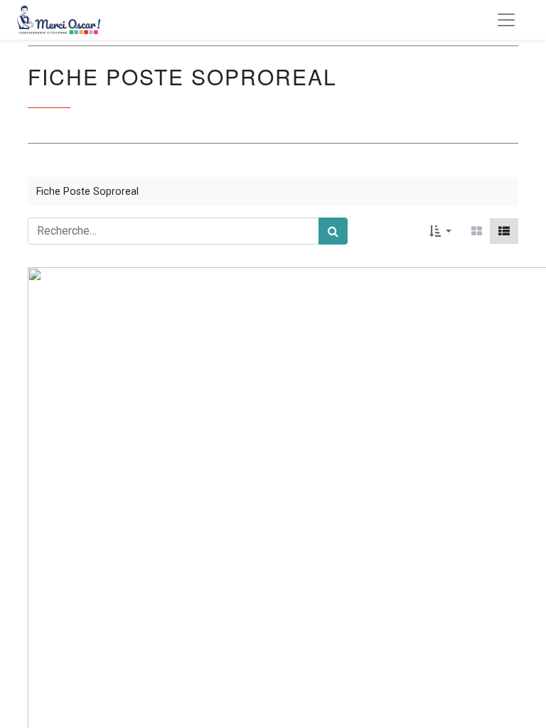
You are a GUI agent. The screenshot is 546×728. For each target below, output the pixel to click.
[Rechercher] (333, 231)
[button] (440, 231)
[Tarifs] (477, 231)
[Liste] (504, 231)
